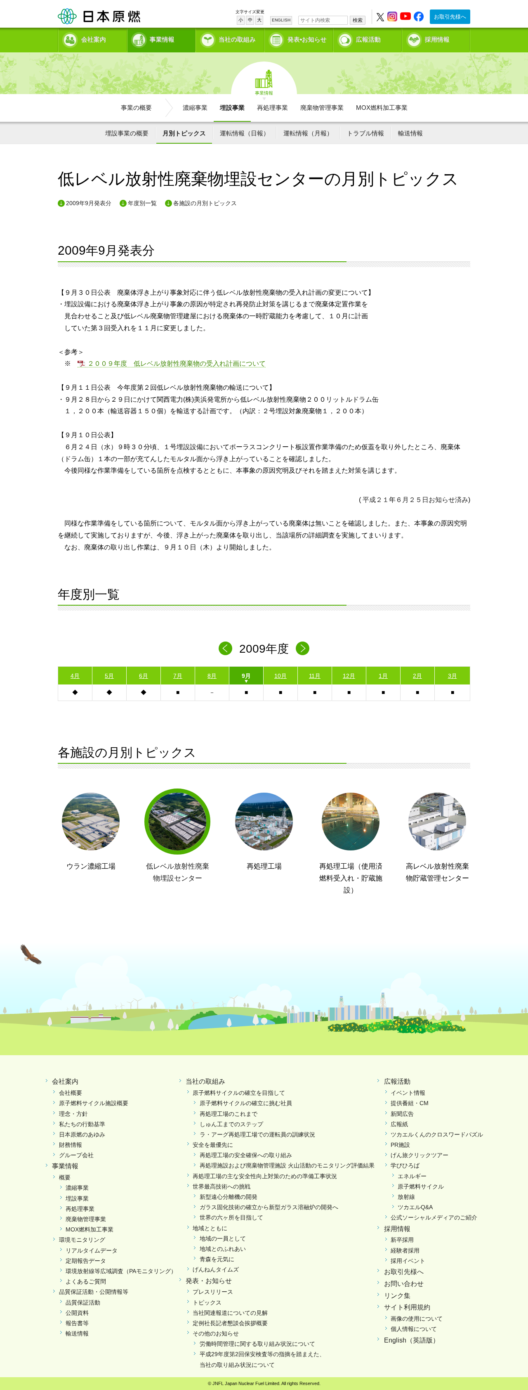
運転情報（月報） (308, 133)
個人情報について (414, 1329)
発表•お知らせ (307, 39)
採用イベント (408, 1260)
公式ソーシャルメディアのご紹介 (434, 1217)
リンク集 (397, 1295)
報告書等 (77, 1323)
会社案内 (93, 39)
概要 (65, 1177)
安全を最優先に (213, 1144)
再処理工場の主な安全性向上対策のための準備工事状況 (265, 1176)
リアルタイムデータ (92, 1250)
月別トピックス (184, 133)
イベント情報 (408, 1092)
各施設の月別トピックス (205, 203)
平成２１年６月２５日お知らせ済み (414, 499)
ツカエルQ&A (415, 1207)
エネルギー (412, 1176)
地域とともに (210, 1228)
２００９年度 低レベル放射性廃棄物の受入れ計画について (176, 363)
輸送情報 (410, 133)
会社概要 (70, 1092)
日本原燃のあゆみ (82, 1134)
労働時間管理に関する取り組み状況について (257, 1343)
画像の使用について (417, 1318)
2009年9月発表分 (88, 203)
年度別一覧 (142, 203)
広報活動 (368, 39)
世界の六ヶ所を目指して (231, 1217)
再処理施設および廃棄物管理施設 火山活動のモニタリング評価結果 (287, 1165)
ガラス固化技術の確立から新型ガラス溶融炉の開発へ (269, 1207)
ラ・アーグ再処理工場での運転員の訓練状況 (257, 1134)
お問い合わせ (404, 1283)
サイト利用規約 (407, 1307)
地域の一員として (223, 1238)
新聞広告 (402, 1114)
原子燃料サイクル (421, 1186)
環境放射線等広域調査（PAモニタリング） (121, 1271)
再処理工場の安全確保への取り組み (246, 1155)
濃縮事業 (195, 107)
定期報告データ (86, 1260)
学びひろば (405, 1165)
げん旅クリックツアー (419, 1155)
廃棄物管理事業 (322, 107)
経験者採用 (405, 1250)
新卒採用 (402, 1239)
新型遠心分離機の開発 (228, 1196)
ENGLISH (281, 20)
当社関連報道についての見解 (230, 1312)
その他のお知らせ (216, 1333)
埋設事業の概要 (126, 133)
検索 (358, 20)
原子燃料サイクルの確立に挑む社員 (246, 1103)
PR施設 (400, 1144)
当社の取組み (237, 39)
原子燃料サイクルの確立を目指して (239, 1092)
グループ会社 (76, 1155)
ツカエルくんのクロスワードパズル (437, 1134)
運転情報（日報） (244, 133)
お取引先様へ (450, 17)
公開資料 (77, 1312)
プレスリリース (213, 1291)
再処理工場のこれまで (228, 1114)
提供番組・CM (410, 1103)
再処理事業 (272, 107)
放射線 (406, 1196)
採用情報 (437, 39)
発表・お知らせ (209, 1280)
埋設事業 (232, 107)
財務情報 (70, 1144)
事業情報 (162, 39)
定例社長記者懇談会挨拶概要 (230, 1323)
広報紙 (399, 1124)
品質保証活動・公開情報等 (93, 1291)
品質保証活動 (83, 1302)
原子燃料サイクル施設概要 (93, 1103)
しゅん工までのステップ (231, 1124)
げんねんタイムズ (216, 1269)
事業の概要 (136, 107)
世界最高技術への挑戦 (221, 1186)
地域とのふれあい (223, 1249)
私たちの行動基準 (82, 1124)
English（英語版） (411, 1340)
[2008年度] (225, 648)
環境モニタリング (82, 1239)
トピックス (207, 1302)
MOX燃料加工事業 (382, 107)
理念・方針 (73, 1114)
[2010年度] (302, 648)
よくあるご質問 (86, 1281)
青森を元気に (217, 1259)
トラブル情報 (365, 133)
